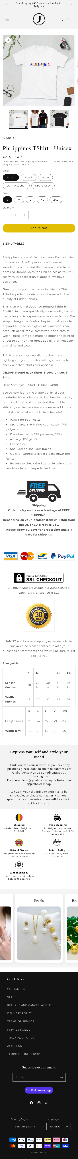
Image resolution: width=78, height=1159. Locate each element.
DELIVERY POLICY (19, 1013)
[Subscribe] (61, 1077)
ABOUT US (14, 1046)
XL (42, 199)
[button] (7, 19)
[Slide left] (4, 120)
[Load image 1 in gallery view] (18, 119)
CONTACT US (16, 989)
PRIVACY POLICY (18, 1029)
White (11, 177)
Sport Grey (43, 185)
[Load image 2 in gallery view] (39, 119)
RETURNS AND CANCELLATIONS (29, 1005)
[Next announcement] (71, 5)
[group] (39, 928)
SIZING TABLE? (13, 243)
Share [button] (10, 137)
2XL (55, 199)
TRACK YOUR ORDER (21, 1037)
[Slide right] (74, 120)
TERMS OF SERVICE (20, 1021)
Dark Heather (16, 185)
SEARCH (13, 997)
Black (29, 177)
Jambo (43, 1152)
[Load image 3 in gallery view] (59, 119)
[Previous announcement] (7, 5)
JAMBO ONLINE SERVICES (25, 1054)
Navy (45, 177)
